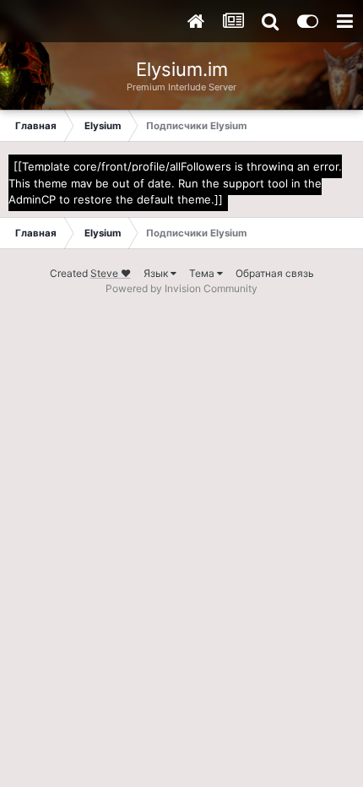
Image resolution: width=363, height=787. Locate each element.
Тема (203, 273)
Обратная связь (275, 273)
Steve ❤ (110, 273)
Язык (157, 273)
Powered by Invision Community (181, 288)
